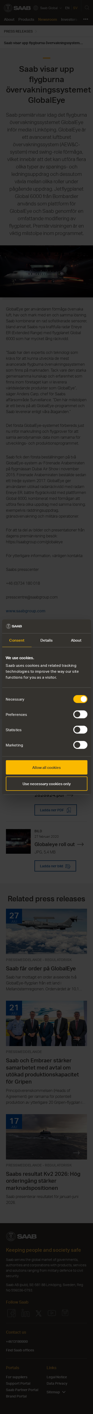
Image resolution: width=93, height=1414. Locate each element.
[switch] (80, 714)
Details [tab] (46, 639)
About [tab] (76, 639)
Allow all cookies (46, 767)
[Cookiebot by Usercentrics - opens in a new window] (66, 626)
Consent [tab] (16, 639)
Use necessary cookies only (47, 783)
